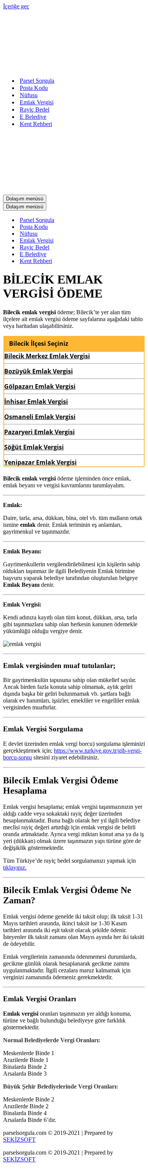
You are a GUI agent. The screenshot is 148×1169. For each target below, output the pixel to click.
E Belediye (33, 116)
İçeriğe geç (16, 6)
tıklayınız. (15, 867)
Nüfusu (29, 95)
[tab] (74, 343)
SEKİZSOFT (19, 1139)
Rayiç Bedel (34, 109)
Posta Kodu (34, 88)
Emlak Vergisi (37, 102)
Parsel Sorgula (37, 80)
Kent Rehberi (36, 124)
